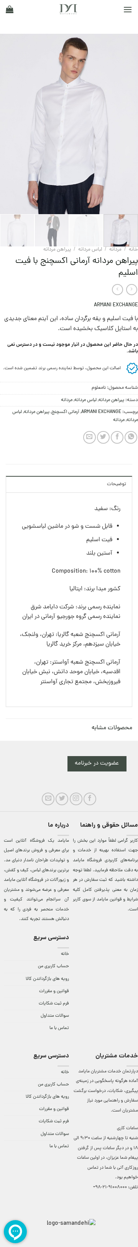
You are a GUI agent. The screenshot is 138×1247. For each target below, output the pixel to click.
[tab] (69, 484)
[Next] (7, 124)
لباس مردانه (90, 250)
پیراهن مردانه (57, 250)
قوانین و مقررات (54, 991)
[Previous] (126, 124)
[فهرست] (127, 9)
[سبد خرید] (9, 9)
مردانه (115, 250)
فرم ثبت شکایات (54, 1003)
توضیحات (116, 484)
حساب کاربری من (53, 966)
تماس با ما (59, 1028)
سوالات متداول (55, 1015)
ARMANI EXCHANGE (116, 305)
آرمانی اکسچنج (65, 412)
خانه (133, 250)
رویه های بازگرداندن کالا (47, 979)
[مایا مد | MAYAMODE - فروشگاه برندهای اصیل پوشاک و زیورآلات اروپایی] (68, 9)
